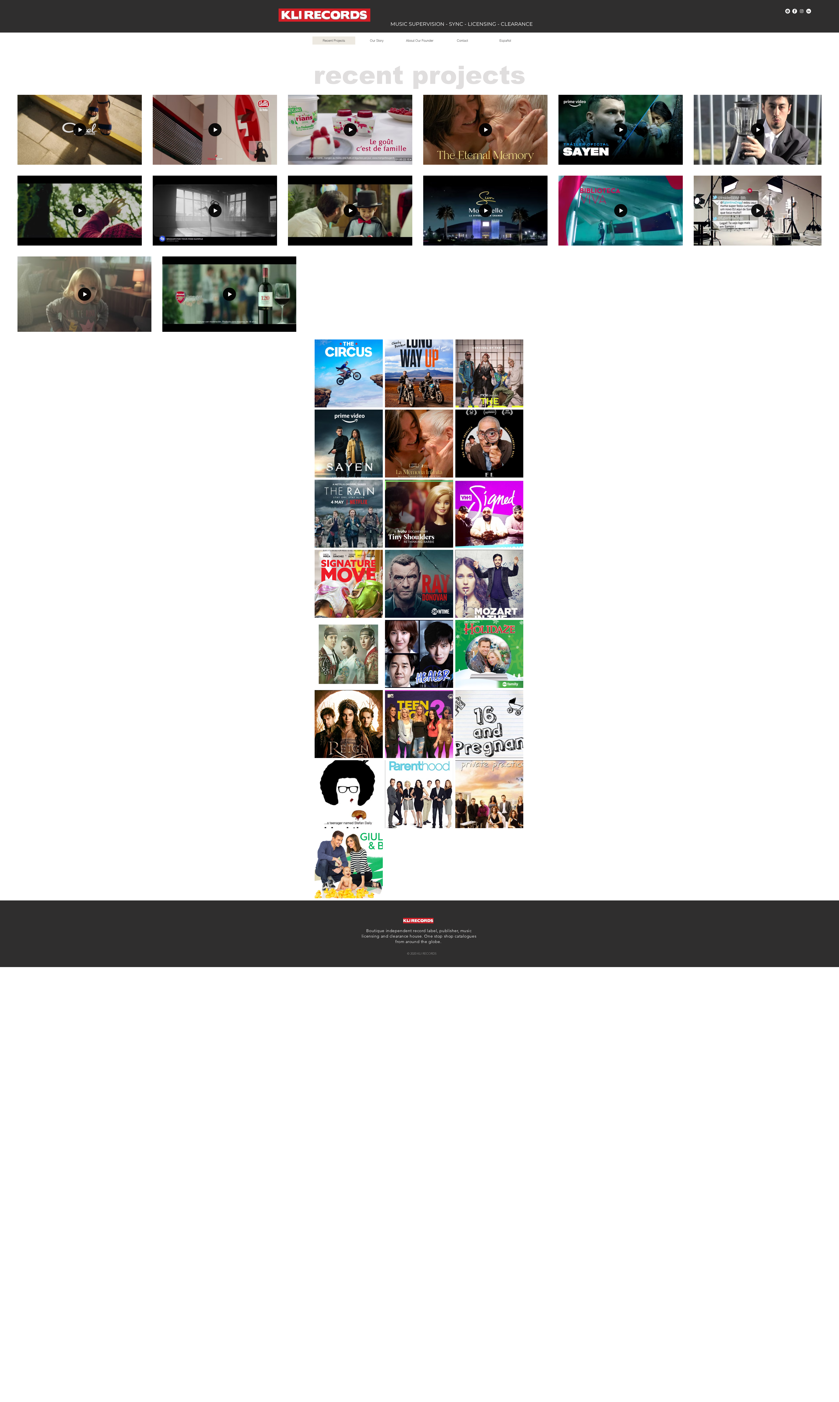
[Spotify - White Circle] (787, 11)
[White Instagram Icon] (801, 11)
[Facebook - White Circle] (794, 11)
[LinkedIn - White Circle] (808, 11)
